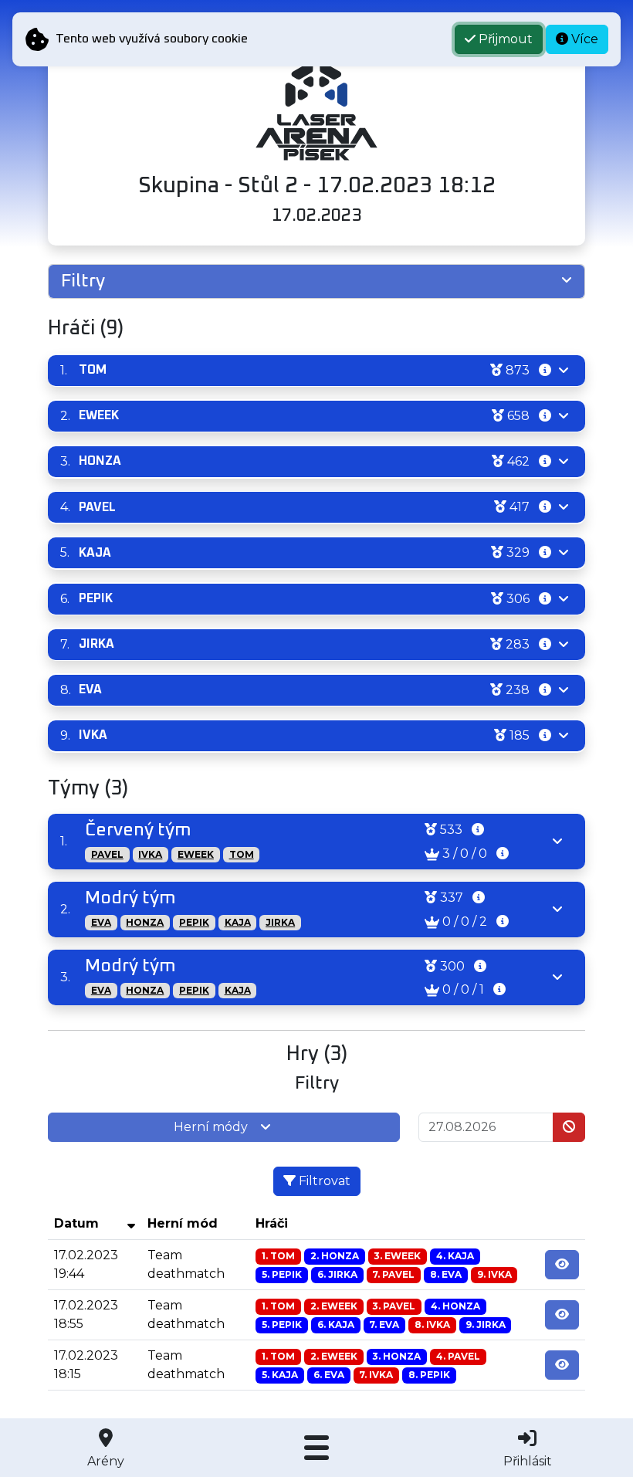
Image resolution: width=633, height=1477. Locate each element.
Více (583, 39)
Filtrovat (323, 1181)
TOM (241, 854)
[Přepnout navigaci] (316, 1447)
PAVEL (107, 854)
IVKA (150, 854)
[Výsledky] (562, 1264)
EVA (101, 922)
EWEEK (196, 854)
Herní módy (211, 1127)
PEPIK (194, 922)
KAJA (238, 922)
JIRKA (280, 922)
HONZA (145, 922)
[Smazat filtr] (569, 1127)
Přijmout (504, 39)
